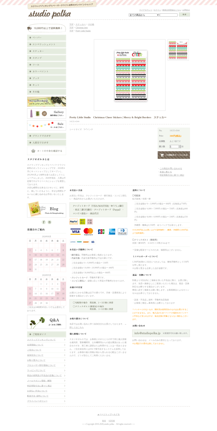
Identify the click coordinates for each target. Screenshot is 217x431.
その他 (91, 24)
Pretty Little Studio (83, 31)
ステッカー (81, 24)
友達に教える (166, 172)
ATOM (112, 421)
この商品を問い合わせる (171, 168)
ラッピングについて (36, 370)
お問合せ (186, 10)
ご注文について (34, 350)
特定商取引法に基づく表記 (39, 386)
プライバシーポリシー (37, 401)
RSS (104, 421)
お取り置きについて (36, 360)
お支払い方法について (37, 391)
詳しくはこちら (77, 327)
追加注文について (35, 355)
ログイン (157, 10)
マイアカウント (145, 10)
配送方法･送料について (37, 396)
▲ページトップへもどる (108, 414)
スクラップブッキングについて (41, 340)
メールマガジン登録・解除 (39, 381)
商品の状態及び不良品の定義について (44, 375)
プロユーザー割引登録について (41, 365)
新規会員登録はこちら (171, 10)
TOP (71, 24)
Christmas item (82, 27)
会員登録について (35, 345)
